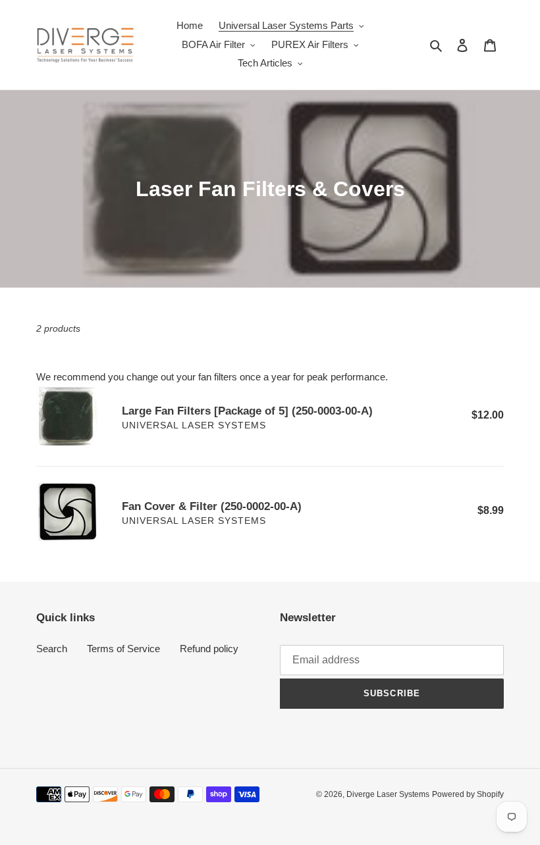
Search (51, 648)
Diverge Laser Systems (387, 794)
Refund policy (209, 648)
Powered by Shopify (468, 794)
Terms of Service (123, 648)
